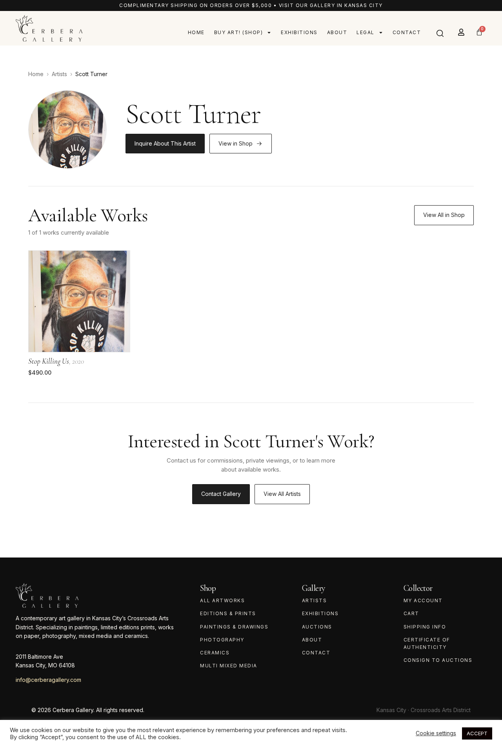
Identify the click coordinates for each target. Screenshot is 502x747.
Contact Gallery (221, 493)
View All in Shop (444, 214)
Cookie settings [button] (436, 733)
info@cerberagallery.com (48, 679)
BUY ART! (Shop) (238, 32)
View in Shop (235, 143)
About (337, 32)
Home (196, 32)
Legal (365, 32)
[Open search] (440, 33)
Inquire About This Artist (165, 143)
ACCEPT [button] (477, 733)
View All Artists (282, 493)
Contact (407, 32)
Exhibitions (299, 32)
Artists (59, 74)
